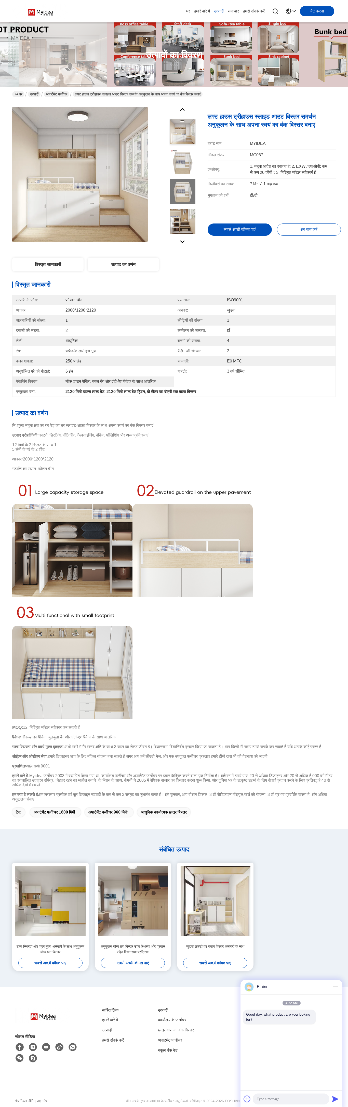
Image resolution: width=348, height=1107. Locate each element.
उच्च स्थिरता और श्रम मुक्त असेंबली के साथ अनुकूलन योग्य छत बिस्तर (50, 949)
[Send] (335, 1098)
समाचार (233, 11)
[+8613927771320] (32, 1058)
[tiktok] (59, 1047)
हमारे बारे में (202, 11)
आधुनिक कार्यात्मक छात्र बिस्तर (164, 812)
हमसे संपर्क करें (254, 11)
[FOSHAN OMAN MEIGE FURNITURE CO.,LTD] (40, 11)
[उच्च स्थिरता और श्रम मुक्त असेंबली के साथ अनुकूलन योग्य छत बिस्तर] (50, 903)
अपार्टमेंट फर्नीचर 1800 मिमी (54, 812)
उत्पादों (219, 11)
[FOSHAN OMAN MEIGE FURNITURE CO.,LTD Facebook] (19, 1047)
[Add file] (247, 1098)
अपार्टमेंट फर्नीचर (56, 94)
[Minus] (335, 987)
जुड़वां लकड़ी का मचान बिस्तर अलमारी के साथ (215, 946)
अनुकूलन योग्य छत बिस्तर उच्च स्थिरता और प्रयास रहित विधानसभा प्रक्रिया (133, 949)
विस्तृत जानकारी (48, 264)
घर (188, 11)
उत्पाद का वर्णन (123, 264)
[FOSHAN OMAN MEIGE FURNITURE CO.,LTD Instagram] (32, 1047)
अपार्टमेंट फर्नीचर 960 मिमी (108, 812)
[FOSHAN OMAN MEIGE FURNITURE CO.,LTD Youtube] (46, 1047)
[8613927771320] (72, 1047)
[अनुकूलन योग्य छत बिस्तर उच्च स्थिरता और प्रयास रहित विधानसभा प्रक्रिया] (133, 903)
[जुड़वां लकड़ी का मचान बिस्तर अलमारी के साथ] (215, 903)
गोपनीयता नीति (24, 1101)
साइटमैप (42, 1101)
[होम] (43, 1021)
